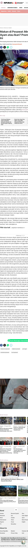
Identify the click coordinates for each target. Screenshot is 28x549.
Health (9, 11)
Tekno (18, 11)
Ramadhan (13, 524)
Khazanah (2, 515)
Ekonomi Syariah (12, 7)
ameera (3, 7)
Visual (12, 521)
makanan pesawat (16, 348)
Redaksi (13, 531)
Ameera (5, 27)
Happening (3, 11)
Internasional (3, 519)
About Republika (4, 531)
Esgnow (2, 521)
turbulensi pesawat (5, 352)
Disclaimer (2, 533)
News (1, 517)
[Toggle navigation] (1, 3)
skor (20, 7)
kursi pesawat (14, 352)
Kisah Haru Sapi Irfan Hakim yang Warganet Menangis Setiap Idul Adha (19, 121)
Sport (23, 517)
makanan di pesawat (5, 348)
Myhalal (14, 11)
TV (0, 524)
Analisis (13, 517)
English (23, 521)
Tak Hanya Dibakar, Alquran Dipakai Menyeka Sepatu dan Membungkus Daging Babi (6, 122)
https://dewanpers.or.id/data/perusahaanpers (12, 541)
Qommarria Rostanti (17, 44)
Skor (23, 513)
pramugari (24, 348)
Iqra (12, 515)
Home (1, 27)
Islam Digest (25, 515)
